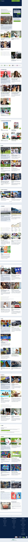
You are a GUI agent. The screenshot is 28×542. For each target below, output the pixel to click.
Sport (2, 145)
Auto (2, 318)
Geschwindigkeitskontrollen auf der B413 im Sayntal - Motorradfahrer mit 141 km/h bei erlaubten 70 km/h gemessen (16, 502)
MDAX (12, 230)
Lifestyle (2, 374)
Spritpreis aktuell (5, 520)
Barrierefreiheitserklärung (23, 520)
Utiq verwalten (23, 525)
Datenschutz (23, 523)
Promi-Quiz (14, 523)
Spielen (2, 436)
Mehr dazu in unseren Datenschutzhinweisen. (8, 15)
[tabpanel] (6, 23)
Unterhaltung (3, 69)
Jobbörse (5, 523)
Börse (4, 519)
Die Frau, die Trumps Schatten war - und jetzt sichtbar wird (6, 494)
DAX (11, 229)
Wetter (5, 524)
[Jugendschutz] (14, 539)
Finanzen (2, 206)
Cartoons (14, 519)
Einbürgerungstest (14, 520)
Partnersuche (4, 525)
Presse (23, 529)
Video (2, 425)
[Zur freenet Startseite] (2, 0)
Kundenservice (23, 519)
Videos (14, 525)
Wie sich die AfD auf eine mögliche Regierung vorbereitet (6, 497)
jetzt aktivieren (3, 13)
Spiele (14, 524)
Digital (2, 266)
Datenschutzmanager (23, 524)
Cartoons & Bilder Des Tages (6, 120)
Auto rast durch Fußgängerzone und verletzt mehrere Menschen (5, 493)
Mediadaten (23, 530)
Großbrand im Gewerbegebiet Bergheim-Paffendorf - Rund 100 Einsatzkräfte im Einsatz (16, 508)
